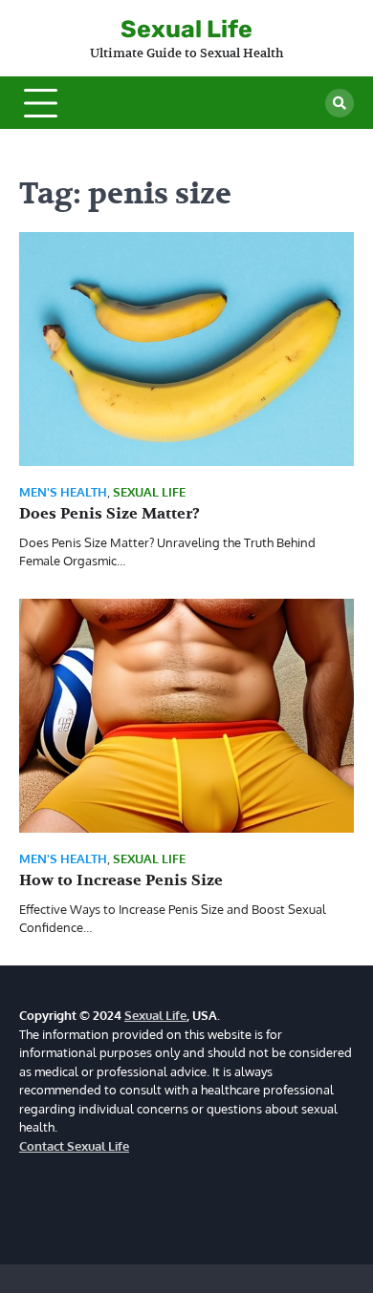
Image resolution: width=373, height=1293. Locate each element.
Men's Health (63, 492)
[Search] (339, 103)
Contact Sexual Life (74, 1146)
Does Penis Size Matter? (109, 513)
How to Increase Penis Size (121, 880)
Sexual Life (186, 29)
